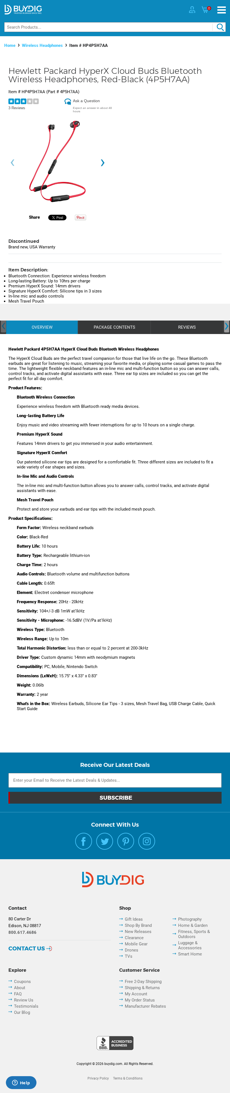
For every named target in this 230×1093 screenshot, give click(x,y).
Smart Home (190, 954)
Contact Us (26, 948)
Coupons (22, 981)
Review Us (23, 1000)
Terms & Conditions (127, 1078)
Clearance (134, 937)
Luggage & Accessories (190, 945)
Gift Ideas (134, 919)
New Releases (138, 931)
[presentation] (12, 163)
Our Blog (22, 1012)
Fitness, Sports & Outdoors (194, 934)
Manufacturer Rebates (145, 1006)
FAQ (18, 993)
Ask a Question (86, 101)
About (19, 987)
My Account (136, 993)
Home (9, 45)
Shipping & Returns (142, 987)
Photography (190, 919)
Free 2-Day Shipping (143, 981)
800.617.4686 (22, 932)
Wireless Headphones (42, 45)
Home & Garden (193, 925)
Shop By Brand (138, 925)
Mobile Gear (136, 943)
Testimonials (26, 1006)
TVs (128, 956)
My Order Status (140, 1000)
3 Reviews (16, 108)
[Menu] (221, 9)
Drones (131, 950)
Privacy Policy (98, 1078)
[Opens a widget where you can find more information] (21, 1083)
